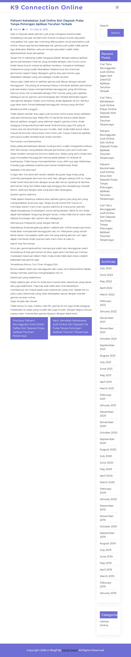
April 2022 (106, 287)
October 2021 (108, 338)
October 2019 (108, 526)
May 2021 (105, 375)
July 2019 (105, 549)
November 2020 (107, 424)
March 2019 (107, 576)
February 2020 (105, 490)
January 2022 (108, 311)
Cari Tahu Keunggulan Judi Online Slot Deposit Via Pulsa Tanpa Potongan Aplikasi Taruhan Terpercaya (108, 222)
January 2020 (108, 499)
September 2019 (107, 535)
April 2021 (106, 381)
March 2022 (107, 294)
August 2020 (108, 449)
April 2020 (106, 475)
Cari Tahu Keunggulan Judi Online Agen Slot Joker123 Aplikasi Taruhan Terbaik (108, 78)
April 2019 (106, 569)
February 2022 (105, 303)
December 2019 (107, 507)
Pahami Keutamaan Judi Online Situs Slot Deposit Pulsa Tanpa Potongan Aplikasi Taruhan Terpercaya (108, 181)
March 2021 (107, 388)
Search (104, 25)
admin (17, 29)
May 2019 (106, 563)
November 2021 (107, 330)
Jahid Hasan (70, 650)
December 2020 (107, 413)
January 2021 (108, 405)
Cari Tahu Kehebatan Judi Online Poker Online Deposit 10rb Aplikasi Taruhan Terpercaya (108, 111)
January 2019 (108, 593)
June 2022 (106, 274)
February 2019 (105, 584)
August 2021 (108, 355)
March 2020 (107, 482)
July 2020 (106, 456)
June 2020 (106, 462)
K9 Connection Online (46, 7)
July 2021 (105, 362)
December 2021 (107, 319)
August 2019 (108, 543)
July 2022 (106, 268)
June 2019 (106, 556)
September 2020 (107, 441)
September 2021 (107, 347)
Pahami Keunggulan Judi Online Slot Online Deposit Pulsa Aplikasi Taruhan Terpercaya (108, 144)
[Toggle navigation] (117, 7)
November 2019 (107, 518)
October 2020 (108, 432)
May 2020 (106, 469)
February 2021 (105, 396)
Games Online (104, 623)
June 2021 (106, 368)
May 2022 (106, 281)
